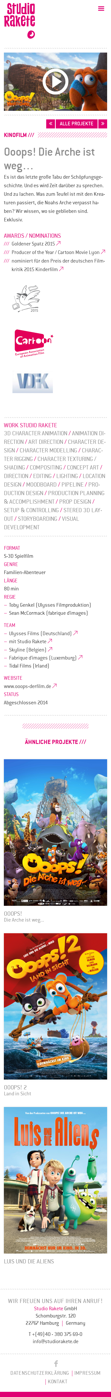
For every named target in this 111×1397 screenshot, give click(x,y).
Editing (42, 476)
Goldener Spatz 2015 (33, 244)
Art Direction (45, 442)
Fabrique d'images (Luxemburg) (43, 658)
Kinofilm (15, 135)
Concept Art (83, 467)
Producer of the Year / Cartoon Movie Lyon (56, 252)
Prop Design (75, 501)
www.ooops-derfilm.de (27, 686)
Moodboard (41, 484)
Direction (16, 476)
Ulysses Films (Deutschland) (40, 634)
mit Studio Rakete (27, 642)
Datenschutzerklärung (39, 1373)
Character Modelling (48, 450)
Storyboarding (37, 519)
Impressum (87, 1373)
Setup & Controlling (31, 510)
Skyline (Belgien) (28, 650)
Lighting (67, 476)
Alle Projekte (76, 124)
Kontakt (58, 1382)
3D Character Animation (35, 433)
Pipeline (72, 484)
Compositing (46, 467)
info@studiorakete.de (55, 1341)
